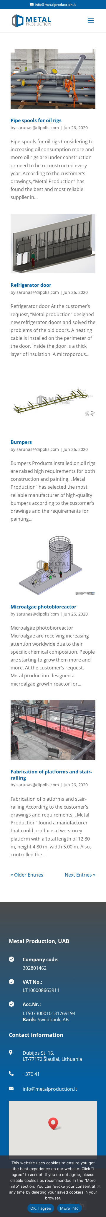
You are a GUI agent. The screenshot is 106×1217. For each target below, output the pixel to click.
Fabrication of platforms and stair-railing (51, 774)
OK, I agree (41, 1208)
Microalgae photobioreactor (43, 607)
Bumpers (21, 442)
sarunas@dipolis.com (37, 127)
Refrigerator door (31, 285)
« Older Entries (27, 875)
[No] (99, 1186)
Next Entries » (80, 875)
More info (69, 1208)
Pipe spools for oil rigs (36, 120)
